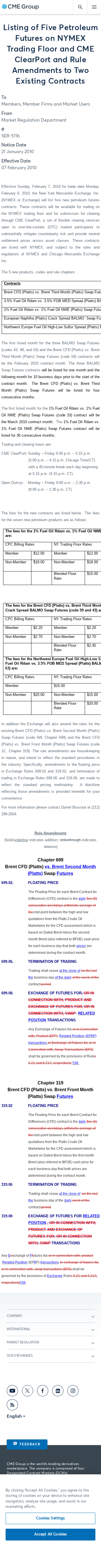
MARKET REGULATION (23, 1342)
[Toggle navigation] (94, 7)
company (14, 1316)
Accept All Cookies (50, 1534)
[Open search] (80, 7)
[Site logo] (20, 7)
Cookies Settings (50, 1518)
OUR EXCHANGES (20, 1355)
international (18, 1329)
